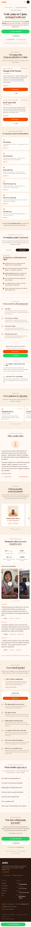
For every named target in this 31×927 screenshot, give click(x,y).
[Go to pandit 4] (18, 528)
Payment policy (19, 914)
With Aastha (22, 250)
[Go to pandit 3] (15, 528)
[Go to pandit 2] (13, 528)
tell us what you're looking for (18, 225)
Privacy (26, 914)
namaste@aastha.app (24, 892)
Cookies (3, 916)
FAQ (3, 895)
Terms (8, 916)
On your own (8, 250)
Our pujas (4, 883)
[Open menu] (28, 2)
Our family (4, 890)
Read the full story (23, 476)
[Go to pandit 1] (11, 528)
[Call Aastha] (24, 2)
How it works (4, 885)
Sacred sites (4, 888)
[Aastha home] (3, 2)
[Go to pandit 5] (20, 528)
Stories (3, 893)
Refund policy (12, 914)
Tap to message (22, 888)
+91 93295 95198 (10, 39)
